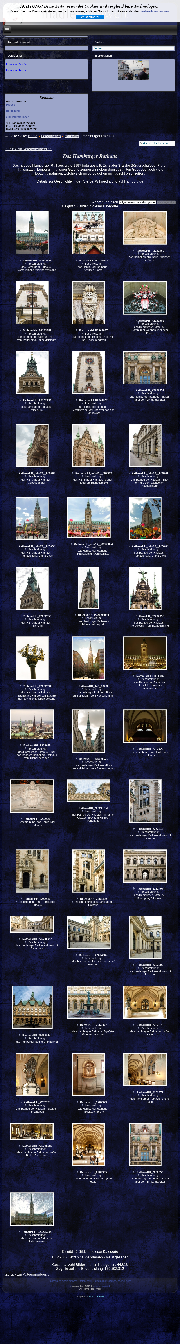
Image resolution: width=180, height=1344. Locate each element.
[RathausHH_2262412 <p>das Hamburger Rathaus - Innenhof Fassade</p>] (145, 801)
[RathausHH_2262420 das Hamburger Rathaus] (32, 796)
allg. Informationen (17, 117)
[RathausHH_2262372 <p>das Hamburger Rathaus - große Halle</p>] (145, 1070)
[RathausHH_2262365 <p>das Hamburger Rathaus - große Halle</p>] (89, 1145)
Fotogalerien (51, 136)
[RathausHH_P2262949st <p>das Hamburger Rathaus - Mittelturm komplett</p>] (89, 588)
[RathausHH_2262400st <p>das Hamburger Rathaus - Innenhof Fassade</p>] (89, 933)
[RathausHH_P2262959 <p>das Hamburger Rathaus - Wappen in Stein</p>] (145, 228)
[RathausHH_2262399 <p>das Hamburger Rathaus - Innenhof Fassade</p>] (145, 938)
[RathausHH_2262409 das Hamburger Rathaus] (89, 871)
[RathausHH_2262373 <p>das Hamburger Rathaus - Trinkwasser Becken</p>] (89, 1075)
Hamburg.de (133, 181)
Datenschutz (86, 1281)
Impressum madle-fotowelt (63, 1281)
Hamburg (72, 136)
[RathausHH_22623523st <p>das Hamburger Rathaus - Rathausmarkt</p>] (32, 1209)
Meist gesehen (117, 1257)
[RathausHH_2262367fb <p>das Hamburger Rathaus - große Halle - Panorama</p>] (32, 1132)
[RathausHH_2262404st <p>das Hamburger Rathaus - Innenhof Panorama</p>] (32, 925)
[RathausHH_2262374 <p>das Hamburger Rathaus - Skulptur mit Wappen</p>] (32, 1075)
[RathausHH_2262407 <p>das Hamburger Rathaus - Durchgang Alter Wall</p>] (145, 866)
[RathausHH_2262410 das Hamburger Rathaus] (32, 871)
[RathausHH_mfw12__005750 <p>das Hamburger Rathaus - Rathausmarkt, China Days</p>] (32, 519)
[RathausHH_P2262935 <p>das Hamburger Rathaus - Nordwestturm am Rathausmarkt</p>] (145, 589)
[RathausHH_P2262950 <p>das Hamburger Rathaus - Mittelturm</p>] (32, 589)
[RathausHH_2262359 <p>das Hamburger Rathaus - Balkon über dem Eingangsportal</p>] (145, 1145)
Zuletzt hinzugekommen (84, 1257)
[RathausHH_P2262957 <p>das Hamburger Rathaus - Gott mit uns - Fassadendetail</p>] (89, 303)
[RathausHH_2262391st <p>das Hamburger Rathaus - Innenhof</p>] (32, 1008)
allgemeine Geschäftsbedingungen (113, 1281)
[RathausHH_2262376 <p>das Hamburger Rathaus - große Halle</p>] (145, 1003)
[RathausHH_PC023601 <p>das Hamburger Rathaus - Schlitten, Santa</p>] (89, 233)
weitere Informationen (155, 11)
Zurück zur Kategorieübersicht (28, 149)
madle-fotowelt (102, 1286)
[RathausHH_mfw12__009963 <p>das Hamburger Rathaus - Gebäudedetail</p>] (32, 446)
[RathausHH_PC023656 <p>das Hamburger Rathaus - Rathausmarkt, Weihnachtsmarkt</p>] (32, 233)
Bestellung (13, 110)
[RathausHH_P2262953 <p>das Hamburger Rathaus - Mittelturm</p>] (32, 373)
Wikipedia (103, 181)
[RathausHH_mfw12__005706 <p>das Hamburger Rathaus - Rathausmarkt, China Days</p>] (145, 519)
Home (32, 136)
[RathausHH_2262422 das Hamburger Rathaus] (145, 726)
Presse (10, 104)
